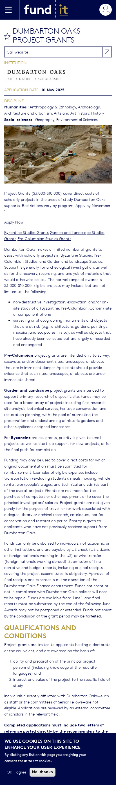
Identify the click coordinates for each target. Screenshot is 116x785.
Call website (17, 52)
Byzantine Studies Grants (26, 232)
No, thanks (42, 772)
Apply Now (14, 222)
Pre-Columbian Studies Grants (44, 238)
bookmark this (7, 36)
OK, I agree (16, 772)
